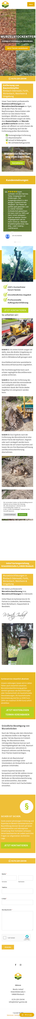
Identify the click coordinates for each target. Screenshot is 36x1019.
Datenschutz (18, 1015)
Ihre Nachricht (7, 910)
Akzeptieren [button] (22, 514)
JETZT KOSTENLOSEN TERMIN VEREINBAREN (17, 712)
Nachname (21, 882)
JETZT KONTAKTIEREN (16, 845)
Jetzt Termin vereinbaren (17, 48)
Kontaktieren (17, 163)
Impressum (10, 1015)
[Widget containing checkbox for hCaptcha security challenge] (16, 937)
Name (4, 874)
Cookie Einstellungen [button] (10, 514)
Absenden (8, 947)
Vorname (4, 882)
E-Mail (4, 899)
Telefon (4, 887)
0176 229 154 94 (17, 78)
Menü (31, 4)
